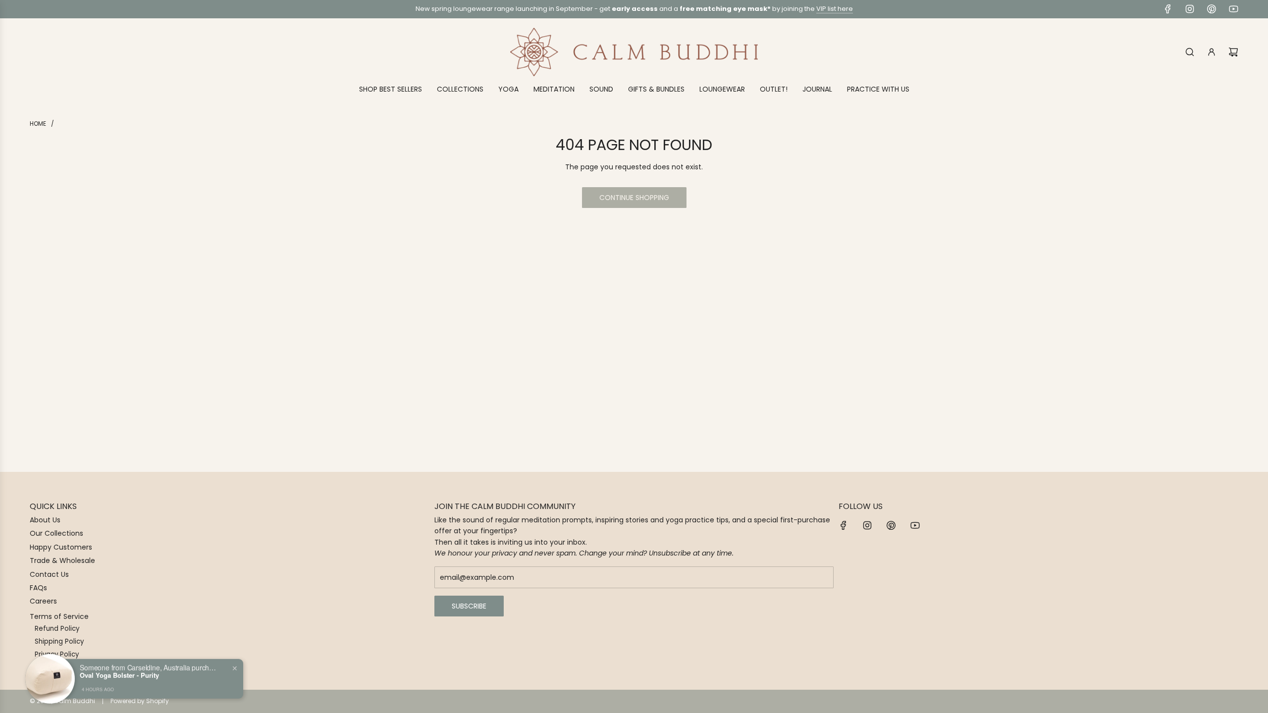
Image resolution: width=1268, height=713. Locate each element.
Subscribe (469, 606)
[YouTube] (1233, 9)
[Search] (1190, 52)
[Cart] (1233, 52)
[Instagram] (1190, 9)
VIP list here (834, 8)
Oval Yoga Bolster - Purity (119, 675)
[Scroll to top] (1247, 702)
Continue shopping (634, 198)
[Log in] (1211, 52)
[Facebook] (1168, 9)
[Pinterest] (1211, 9)
